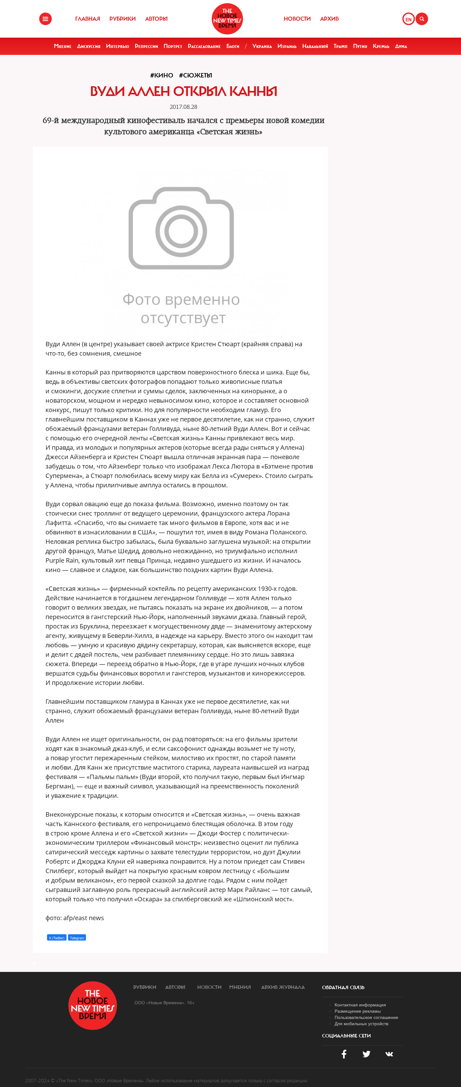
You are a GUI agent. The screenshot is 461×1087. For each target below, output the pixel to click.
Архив (329, 18)
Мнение (63, 46)
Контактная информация (360, 1004)
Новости (297, 18)
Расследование (204, 46)
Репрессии (146, 46)
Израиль (287, 46)
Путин (360, 46)
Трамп (340, 46)
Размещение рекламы (358, 1011)
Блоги (232, 46)
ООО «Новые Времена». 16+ (164, 1002)
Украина (262, 46)
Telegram (77, 937)
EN (408, 19)
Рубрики (122, 18)
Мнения (240, 987)
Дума (401, 46)
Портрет (173, 46)
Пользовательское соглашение (366, 1017)
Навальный (315, 46)
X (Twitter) (57, 937)
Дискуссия (88, 46)
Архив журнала (283, 987)
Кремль (381, 46)
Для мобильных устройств (361, 1023)
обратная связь (343, 987)
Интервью (117, 46)
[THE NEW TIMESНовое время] (227, 18)
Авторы (156, 18)
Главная (87, 18)
